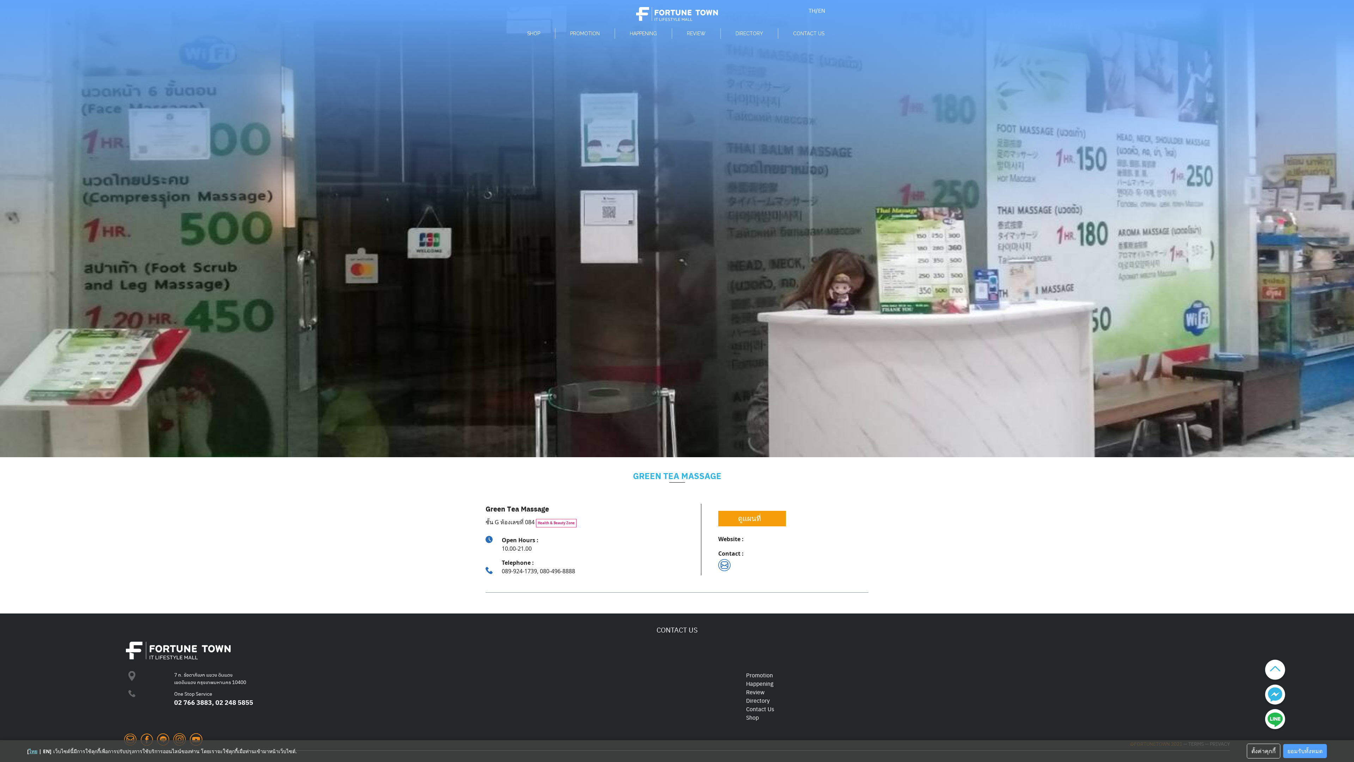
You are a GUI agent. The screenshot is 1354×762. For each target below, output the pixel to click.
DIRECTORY (749, 33)
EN (821, 10)
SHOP (533, 33)
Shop (752, 717)
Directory (758, 700)
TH (812, 10)
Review (755, 692)
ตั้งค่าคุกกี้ (1263, 751)
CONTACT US (808, 33)
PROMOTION (585, 33)
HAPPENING (643, 33)
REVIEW (696, 33)
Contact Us (760, 709)
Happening (759, 683)
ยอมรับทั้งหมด (1305, 751)
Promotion (759, 675)
